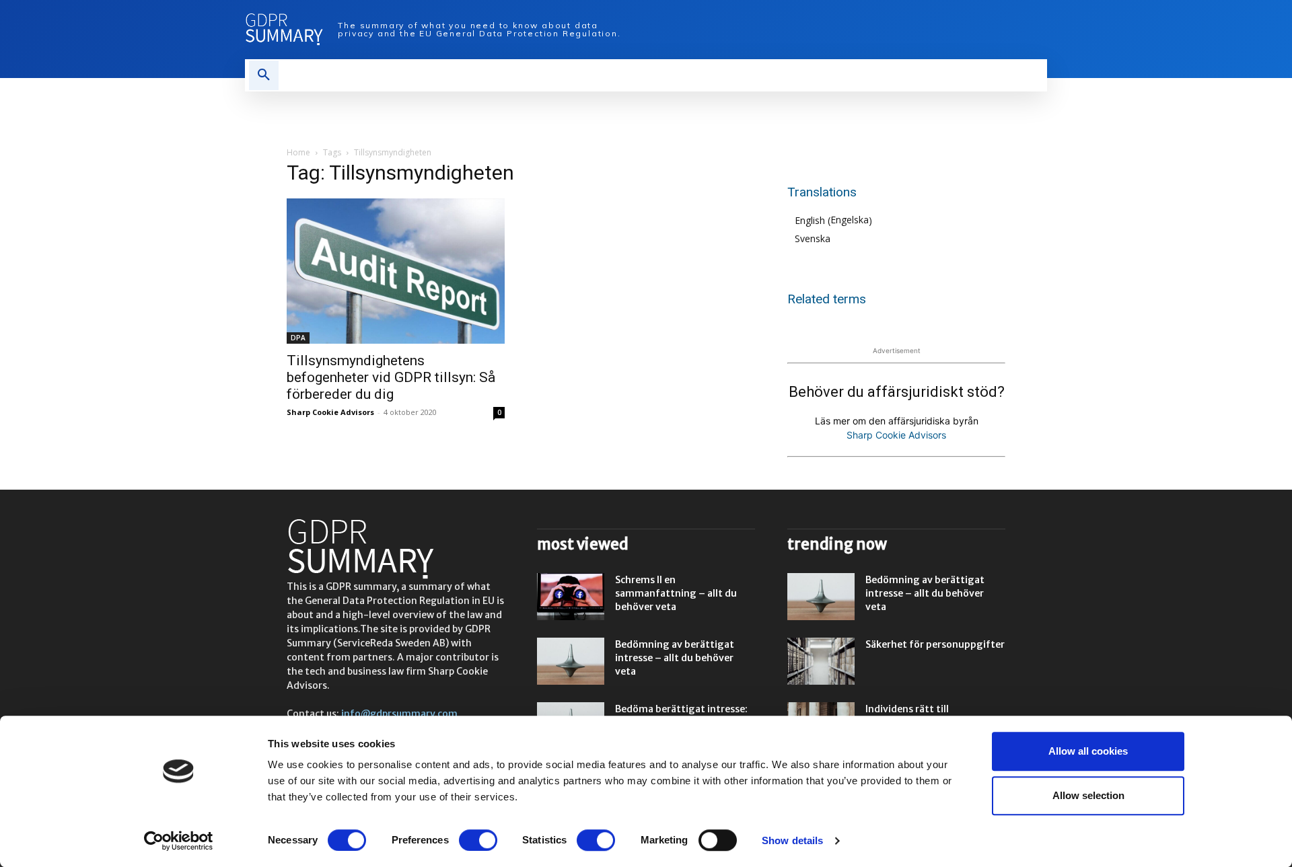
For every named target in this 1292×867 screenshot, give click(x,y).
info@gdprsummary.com (399, 714)
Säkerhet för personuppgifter (935, 644)
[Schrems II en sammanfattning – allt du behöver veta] (570, 596)
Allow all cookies (1088, 751)
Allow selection (1088, 795)
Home (298, 152)
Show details (792, 840)
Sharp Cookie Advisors (330, 412)
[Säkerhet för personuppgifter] (821, 661)
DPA (298, 337)
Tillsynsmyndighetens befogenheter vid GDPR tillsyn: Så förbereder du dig (391, 377)
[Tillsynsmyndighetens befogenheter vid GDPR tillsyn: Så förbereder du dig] (396, 271)
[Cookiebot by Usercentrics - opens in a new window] (179, 841)
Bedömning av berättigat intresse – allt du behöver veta (674, 657)
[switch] (478, 840)
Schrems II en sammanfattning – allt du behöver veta (676, 593)
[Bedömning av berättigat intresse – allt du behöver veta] (570, 661)
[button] (264, 75)
